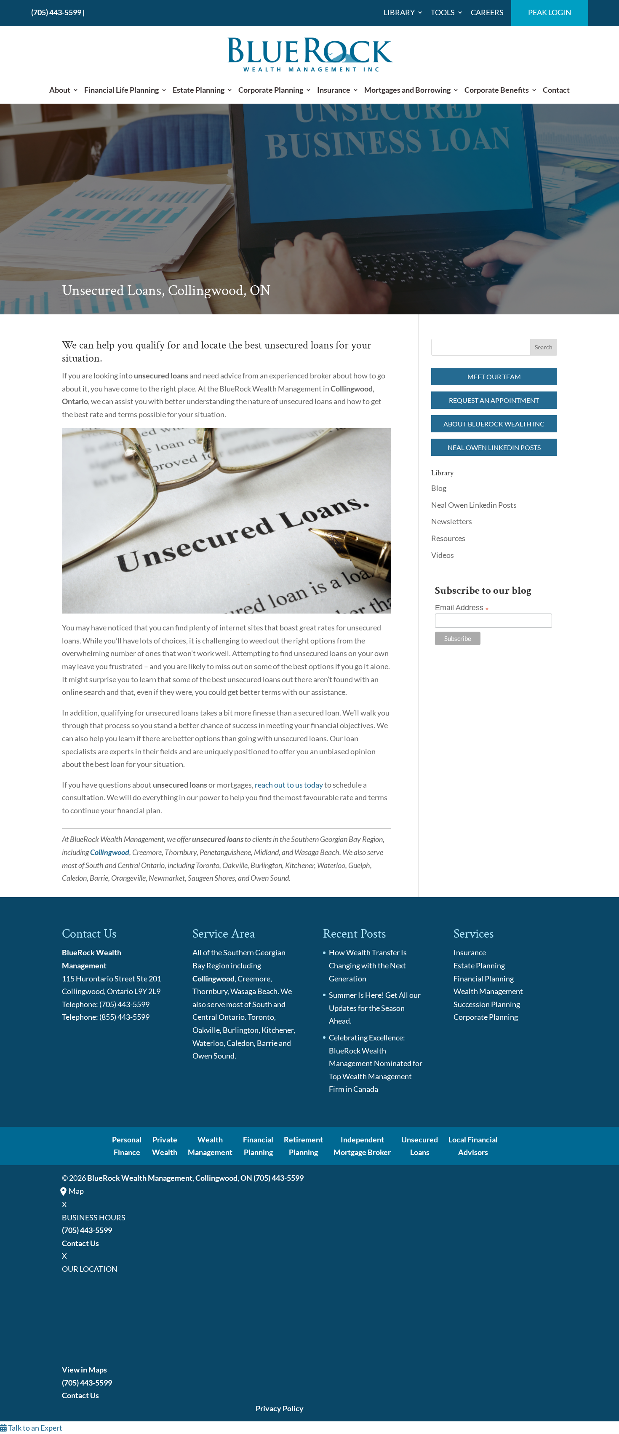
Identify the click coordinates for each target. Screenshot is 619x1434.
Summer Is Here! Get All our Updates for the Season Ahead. (375, 1007)
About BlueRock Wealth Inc (493, 424)
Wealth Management (488, 991)
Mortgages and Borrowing (407, 90)
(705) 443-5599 (56, 12)
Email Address (461, 607)
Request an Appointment (494, 400)
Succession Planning (487, 1004)
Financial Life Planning (121, 90)
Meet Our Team (494, 377)
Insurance (333, 90)
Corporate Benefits (496, 90)
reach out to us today (289, 784)
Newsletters (451, 521)
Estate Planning (198, 90)
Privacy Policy (280, 1408)
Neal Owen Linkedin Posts (494, 447)
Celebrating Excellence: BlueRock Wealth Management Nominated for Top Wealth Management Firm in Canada (375, 1063)
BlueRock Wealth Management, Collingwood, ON (169, 1177)
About (59, 90)
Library (399, 12)
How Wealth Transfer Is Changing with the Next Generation (368, 965)
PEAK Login (549, 12)
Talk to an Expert (34, 1427)
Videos (442, 555)
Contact (556, 90)
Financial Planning (484, 978)
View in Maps (84, 1369)
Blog (438, 488)
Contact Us (80, 1243)
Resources (448, 538)
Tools (443, 12)
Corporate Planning (270, 90)
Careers (487, 12)
